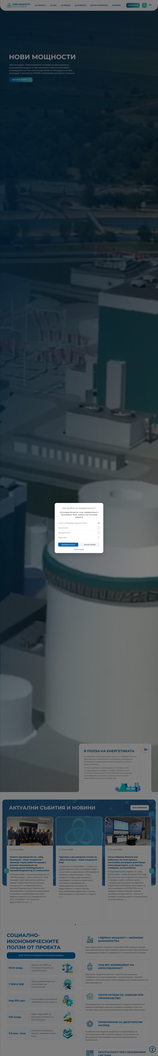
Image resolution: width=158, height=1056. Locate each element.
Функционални (64, 533)
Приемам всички (68, 544)
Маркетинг (62, 537)
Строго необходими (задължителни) (72, 523)
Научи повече (79, 549)
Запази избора (90, 544)
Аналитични (63, 528)
